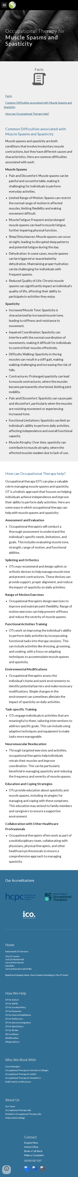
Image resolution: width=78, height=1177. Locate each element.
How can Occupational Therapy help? (27, 113)
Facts (8, 96)
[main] (39, 36)
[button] (4, 5)
